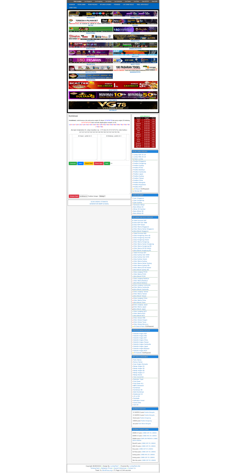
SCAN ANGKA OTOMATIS (99, 202)
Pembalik (136, 398)
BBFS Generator (138, 385)
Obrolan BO (138, 191)
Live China (136, 1)
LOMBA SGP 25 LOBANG (149, 433)
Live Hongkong (98, 1)
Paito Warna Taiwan (140, 294)
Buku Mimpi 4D (138, 213)
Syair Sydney (137, 202)
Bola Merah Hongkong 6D (142, 250)
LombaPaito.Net (135, 466)
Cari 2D (135, 405)
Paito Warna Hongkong (141, 242)
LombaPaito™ (114, 466)
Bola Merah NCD (139, 315)
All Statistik (138, 353)
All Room (137, 189)
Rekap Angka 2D (139, 366)
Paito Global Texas (140, 322)
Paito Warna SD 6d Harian (142, 267)
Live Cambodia (118, 1)
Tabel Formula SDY (140, 253)
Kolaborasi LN (138, 394)
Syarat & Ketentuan (120, 468)
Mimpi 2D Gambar (139, 209)
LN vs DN (136, 396)
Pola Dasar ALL (138, 383)
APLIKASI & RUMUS (105, 4)
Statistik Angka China (140, 340)
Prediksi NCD (137, 187)
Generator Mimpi (139, 205)
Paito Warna (137, 360)
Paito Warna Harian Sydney (143, 263)
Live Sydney (108, 1)
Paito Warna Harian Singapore (144, 229)
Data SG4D (154, 1)
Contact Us (132, 468)
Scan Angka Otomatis (140, 364)
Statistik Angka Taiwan (141, 342)
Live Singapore (88, 1)
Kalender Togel (138, 379)
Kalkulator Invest (138, 400)
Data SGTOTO (145, 1)
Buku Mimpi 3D (138, 211)
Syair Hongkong (138, 200)
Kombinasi (73, 116)
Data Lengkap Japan (141, 305)
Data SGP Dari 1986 (140, 222)
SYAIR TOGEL (73, 7)
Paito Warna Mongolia (144, 423)
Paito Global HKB (139, 318)
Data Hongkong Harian (141, 240)
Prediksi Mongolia (139, 182)
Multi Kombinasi (138, 392)
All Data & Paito (139, 326)
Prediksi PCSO (138, 167)
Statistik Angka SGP (140, 333)
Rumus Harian (137, 362)
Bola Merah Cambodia (141, 289)
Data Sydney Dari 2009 (141, 255)
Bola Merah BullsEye (140, 283)
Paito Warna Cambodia (141, 287)
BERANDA (72, 4)
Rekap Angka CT (139, 372)
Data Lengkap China (140, 298)
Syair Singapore (138, 198)
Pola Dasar (137, 381)
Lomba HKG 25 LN (139, 157)
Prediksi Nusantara (139, 184)
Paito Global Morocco (141, 324)
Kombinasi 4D (137, 390)
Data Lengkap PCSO (140, 272)
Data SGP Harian (139, 225)
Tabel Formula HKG (140, 233)
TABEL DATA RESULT (143, 4)
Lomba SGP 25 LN (139, 155)
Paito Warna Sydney (140, 261)
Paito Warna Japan (140, 307)
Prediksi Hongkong (139, 163)
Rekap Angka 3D (139, 368)
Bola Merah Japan (140, 309)
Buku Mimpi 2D (138, 207)
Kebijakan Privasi (106, 468)
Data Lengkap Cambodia (142, 285)
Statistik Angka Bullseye (141, 348)
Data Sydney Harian (140, 259)
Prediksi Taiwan (138, 178)
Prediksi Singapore (139, 161)
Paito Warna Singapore (141, 227)
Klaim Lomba (138, 159)
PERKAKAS (117, 4)
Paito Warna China (140, 300)
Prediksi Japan (138, 174)
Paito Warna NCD (139, 313)
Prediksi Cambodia (139, 172)
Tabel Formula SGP (140, 220)
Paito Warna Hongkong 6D (142, 246)
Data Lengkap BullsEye (141, 278)
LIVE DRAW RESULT (128, 4)
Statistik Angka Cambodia (142, 344)
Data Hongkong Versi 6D (142, 237)
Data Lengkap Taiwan (141, 291)
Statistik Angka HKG (140, 336)
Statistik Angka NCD (140, 350)
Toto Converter (138, 377)
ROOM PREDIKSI (92, 4)
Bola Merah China (139, 302)
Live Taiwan (128, 1)
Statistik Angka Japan (140, 346)
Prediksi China (138, 180)
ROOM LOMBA (81, 4)
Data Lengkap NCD (140, 311)
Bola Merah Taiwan (140, 296)
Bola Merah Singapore (141, 231)
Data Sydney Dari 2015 (141, 257)
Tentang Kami (95, 468)
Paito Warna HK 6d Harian (142, 248)
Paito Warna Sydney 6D (141, 265)
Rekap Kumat (137, 375)
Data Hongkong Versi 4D (142, 235)
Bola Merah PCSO (139, 276)
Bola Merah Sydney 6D (141, 270)
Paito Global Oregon (140, 320)
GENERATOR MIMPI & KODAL (99, 204)
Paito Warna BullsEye (141, 281)
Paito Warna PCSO (140, 274)
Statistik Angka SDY (140, 338)
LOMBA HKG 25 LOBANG (149, 435)
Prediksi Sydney (138, 165)
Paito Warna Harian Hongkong (144, 244)
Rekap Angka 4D (139, 370)
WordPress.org (107, 470)
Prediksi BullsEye (139, 170)
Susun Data (137, 402)
